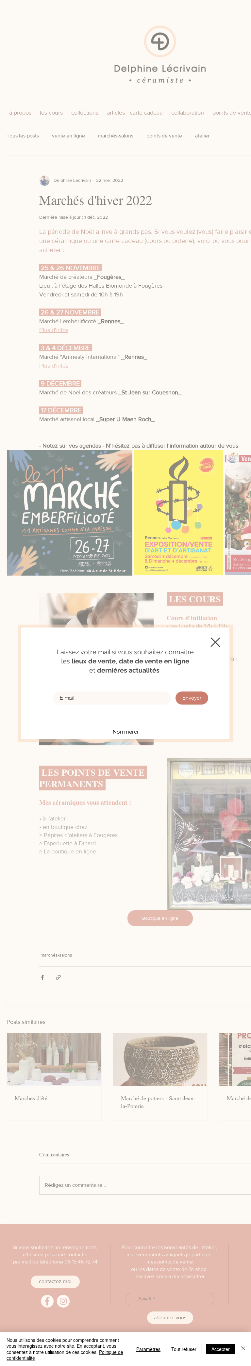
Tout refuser (183, 1349)
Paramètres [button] (148, 1349)
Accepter (220, 1349)
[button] (215, 642)
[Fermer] (243, 1349)
